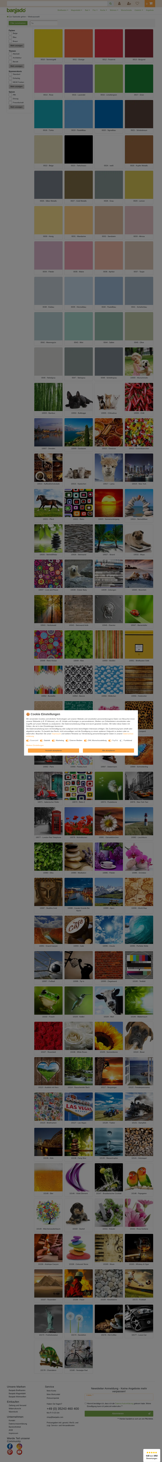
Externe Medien (76, 740)
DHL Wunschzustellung (97, 740)
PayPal (115, 740)
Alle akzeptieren (108, 750)
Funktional (128, 740)
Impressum (56, 734)
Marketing (60, 740)
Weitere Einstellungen (35, 745)
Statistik (47, 740)
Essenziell (34, 740)
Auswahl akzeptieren (53, 750)
